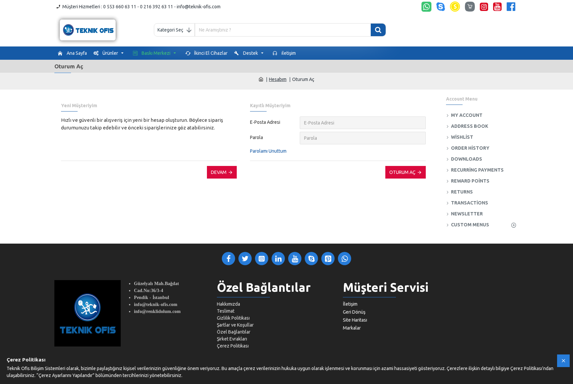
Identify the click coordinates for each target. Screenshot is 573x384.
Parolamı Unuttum (268, 151)
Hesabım (277, 79)
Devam (218, 172)
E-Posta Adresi (265, 122)
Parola (256, 137)
